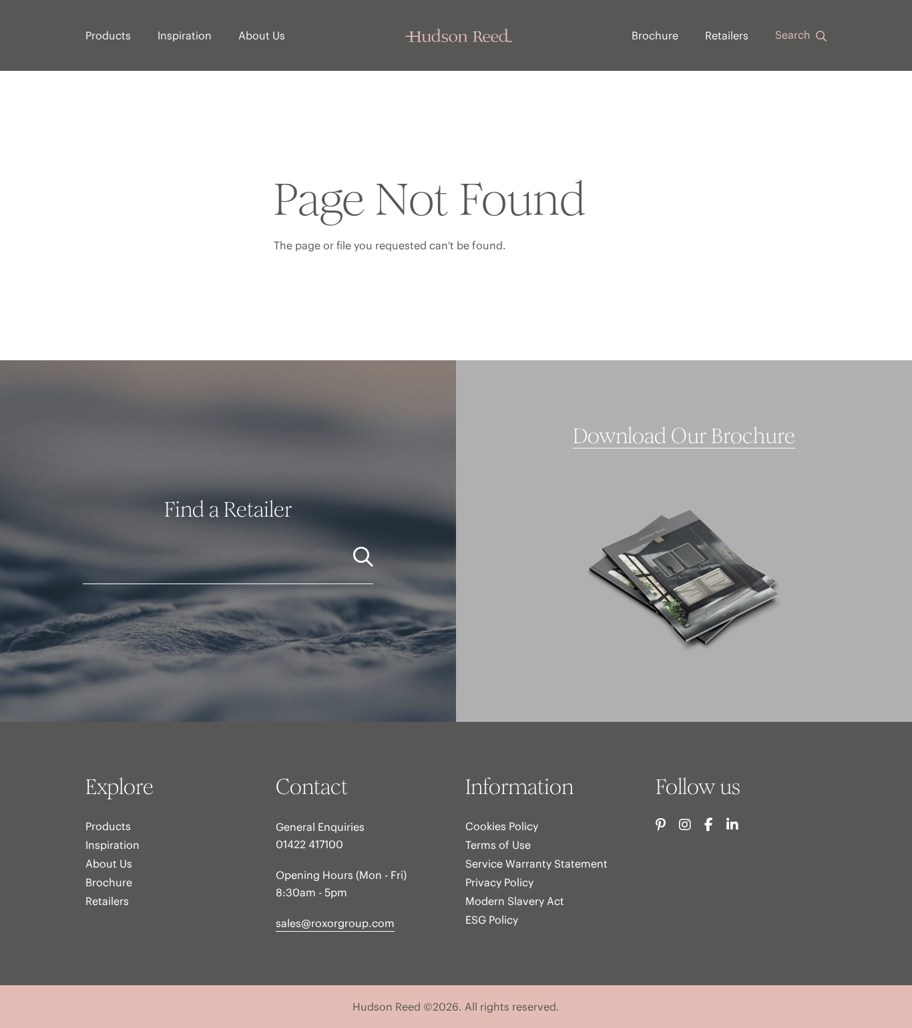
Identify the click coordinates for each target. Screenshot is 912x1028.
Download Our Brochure (684, 436)
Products (108, 35)
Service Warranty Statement (536, 863)
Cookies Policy (501, 826)
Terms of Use (498, 845)
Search (794, 34)
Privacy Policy (499, 882)
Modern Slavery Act (514, 901)
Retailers (726, 35)
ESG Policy (491, 919)
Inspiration (185, 35)
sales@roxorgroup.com (335, 923)
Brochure (655, 35)
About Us (261, 35)
